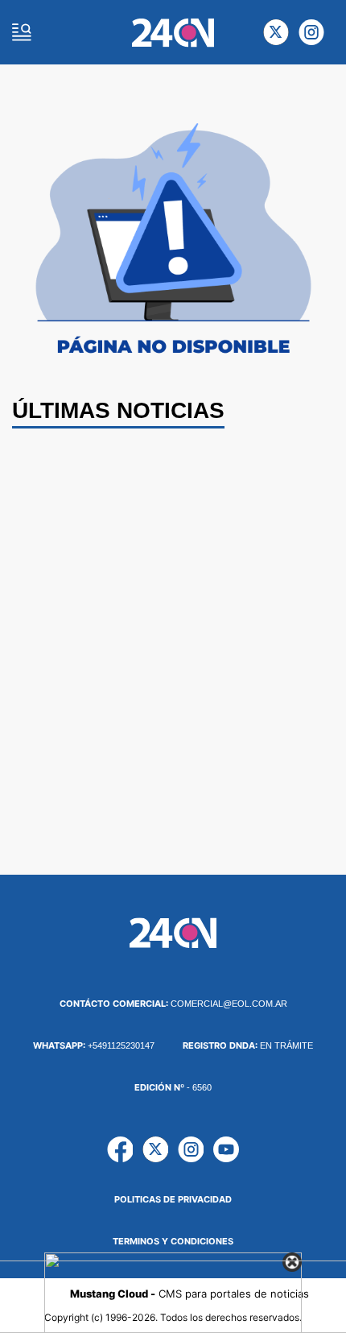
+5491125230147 (93, 1045)
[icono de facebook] (120, 1149)
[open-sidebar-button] (21, 32)
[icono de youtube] (226, 1149)
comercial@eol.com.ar (173, 1003)
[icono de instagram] (311, 32)
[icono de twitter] (276, 32)
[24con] (173, 32)
